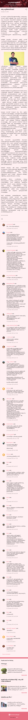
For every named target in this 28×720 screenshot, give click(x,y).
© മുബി (8, 232)
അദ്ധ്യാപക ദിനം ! (6, 697)
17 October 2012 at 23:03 (12, 420)
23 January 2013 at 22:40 (12, 573)
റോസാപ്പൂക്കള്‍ (10, 434)
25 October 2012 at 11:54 (12, 430)
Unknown (9, 388)
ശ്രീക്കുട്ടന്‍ (9, 313)
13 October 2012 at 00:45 (12, 279)
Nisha (8, 462)
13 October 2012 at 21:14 (12, 357)
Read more (24, 675)
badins (17, 717)
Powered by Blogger (14, 714)
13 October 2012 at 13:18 (12, 342)
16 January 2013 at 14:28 (12, 450)
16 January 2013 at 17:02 (12, 458)
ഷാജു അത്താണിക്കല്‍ (12, 325)
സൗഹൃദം (4, 663)
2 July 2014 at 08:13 (11, 641)
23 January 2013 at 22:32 (12, 520)
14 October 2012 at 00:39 (12, 384)
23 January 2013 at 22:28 (12, 477)
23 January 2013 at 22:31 (12, 501)
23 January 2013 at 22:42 (12, 595)
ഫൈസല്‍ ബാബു (11, 275)
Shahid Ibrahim (10, 424)
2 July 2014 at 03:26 (11, 632)
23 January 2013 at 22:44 (12, 616)
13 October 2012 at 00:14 (12, 246)
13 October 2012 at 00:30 (12, 271)
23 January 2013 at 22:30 (12, 493)
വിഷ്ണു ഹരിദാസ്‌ (10, 361)
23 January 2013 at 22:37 (12, 557)
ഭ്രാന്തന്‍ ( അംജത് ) (11, 628)
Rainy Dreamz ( (10, 442)
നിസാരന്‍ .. (9, 398)
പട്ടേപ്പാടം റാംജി (10, 346)
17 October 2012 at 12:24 (12, 394)
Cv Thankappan (10, 645)
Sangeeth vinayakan (11, 250)
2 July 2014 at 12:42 (11, 651)
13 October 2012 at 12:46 (12, 333)
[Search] (26, 3)
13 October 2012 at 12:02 (12, 321)
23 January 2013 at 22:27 (12, 466)
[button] (26, 10)
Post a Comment (6, 654)
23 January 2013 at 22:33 (12, 529)
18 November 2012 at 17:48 (13, 438)
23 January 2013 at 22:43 (12, 608)
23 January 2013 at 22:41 (12, 586)
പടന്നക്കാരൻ (10, 224)
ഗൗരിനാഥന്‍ (10, 337)
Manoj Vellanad (10, 636)
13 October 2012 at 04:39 (12, 309)
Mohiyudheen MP (10, 283)
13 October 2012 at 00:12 (12, 228)
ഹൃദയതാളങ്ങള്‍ (14, 2)
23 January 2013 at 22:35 (12, 546)
